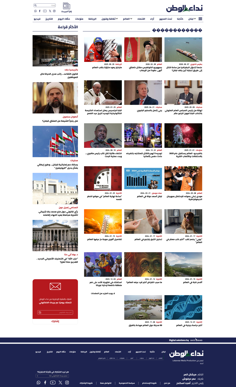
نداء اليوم (151, 358)
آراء (152, 19)
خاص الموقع (101, 358)
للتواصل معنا (105, 383)
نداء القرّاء (112, 358)
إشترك (55, 321)
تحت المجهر (165, 19)
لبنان (190, 19)
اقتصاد (141, 19)
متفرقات (122, 358)
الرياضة (92, 19)
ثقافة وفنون (108, 19)
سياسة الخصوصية (127, 383)
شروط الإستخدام (149, 383)
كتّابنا (180, 19)
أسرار (132, 358)
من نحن (167, 383)
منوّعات (79, 19)
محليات (142, 358)
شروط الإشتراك (86, 383)
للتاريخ (49, 19)
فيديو (37, 19)
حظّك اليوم (64, 19)
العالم (126, 19)
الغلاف (160, 358)
